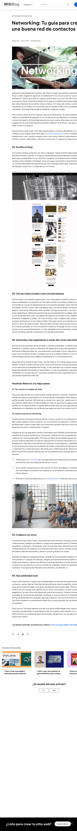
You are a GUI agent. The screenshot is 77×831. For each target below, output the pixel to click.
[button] (71, 823)
